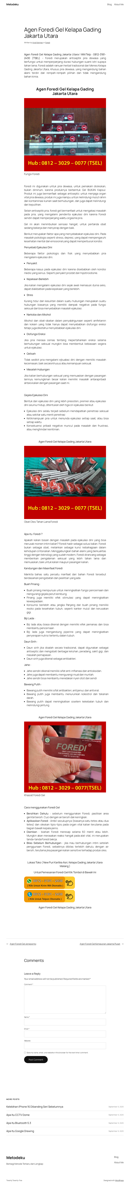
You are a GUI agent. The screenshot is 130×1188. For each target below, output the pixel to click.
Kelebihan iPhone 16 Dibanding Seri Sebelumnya (34, 1106)
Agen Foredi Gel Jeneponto (23, 943)
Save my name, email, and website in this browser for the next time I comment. (57, 1052)
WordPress (119, 1180)
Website (27, 1040)
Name (27, 1017)
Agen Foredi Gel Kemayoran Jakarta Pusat (100, 943)
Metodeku (12, 4)
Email (26, 1029)
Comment (28, 984)
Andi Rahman (37, 42)
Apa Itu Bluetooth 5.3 (18, 1123)
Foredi (47, 42)
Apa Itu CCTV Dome (18, 1114)
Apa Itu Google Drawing (20, 1131)
